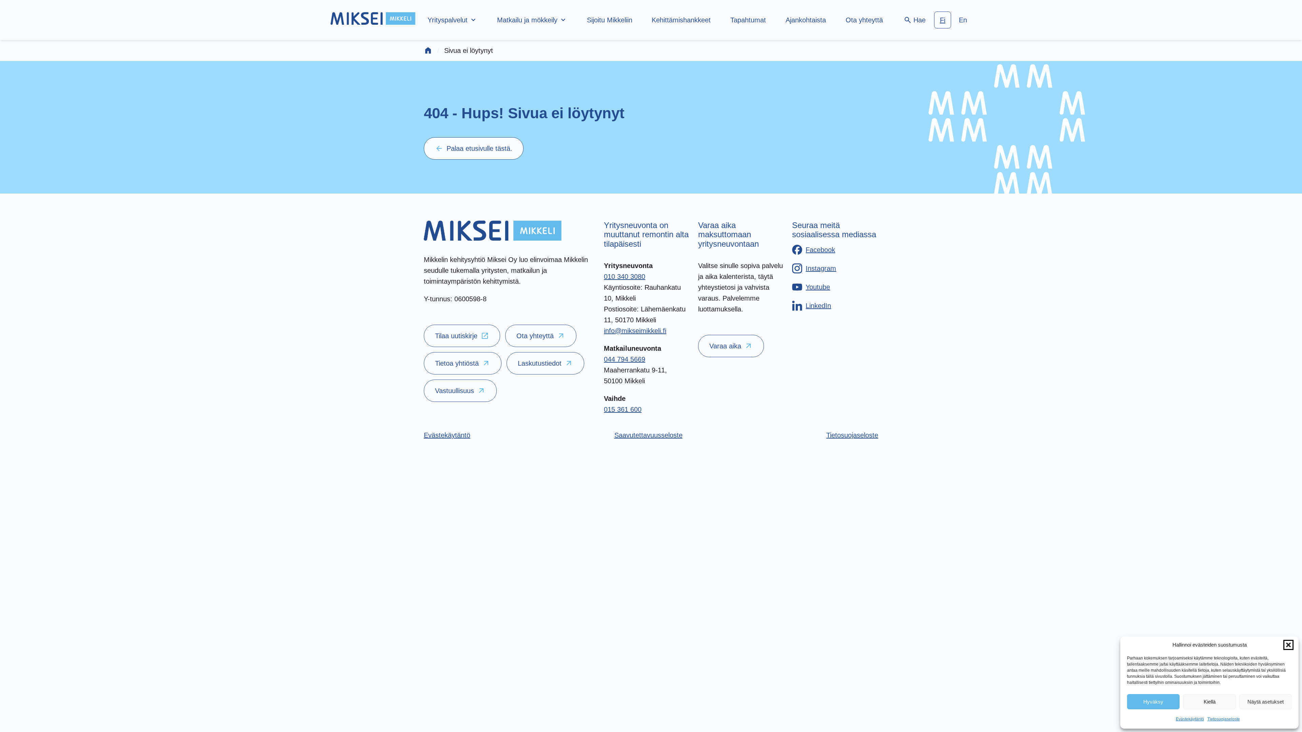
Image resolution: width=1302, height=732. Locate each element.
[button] (1288, 645)
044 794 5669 (624, 359)
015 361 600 (623, 409)
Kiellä (1210, 702)
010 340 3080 (624, 276)
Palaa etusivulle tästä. (473, 148)
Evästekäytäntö (1190, 719)
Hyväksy (1153, 702)
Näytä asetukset (1265, 702)
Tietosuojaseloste (1223, 719)
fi (942, 20)
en (963, 20)
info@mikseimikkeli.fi (635, 330)
